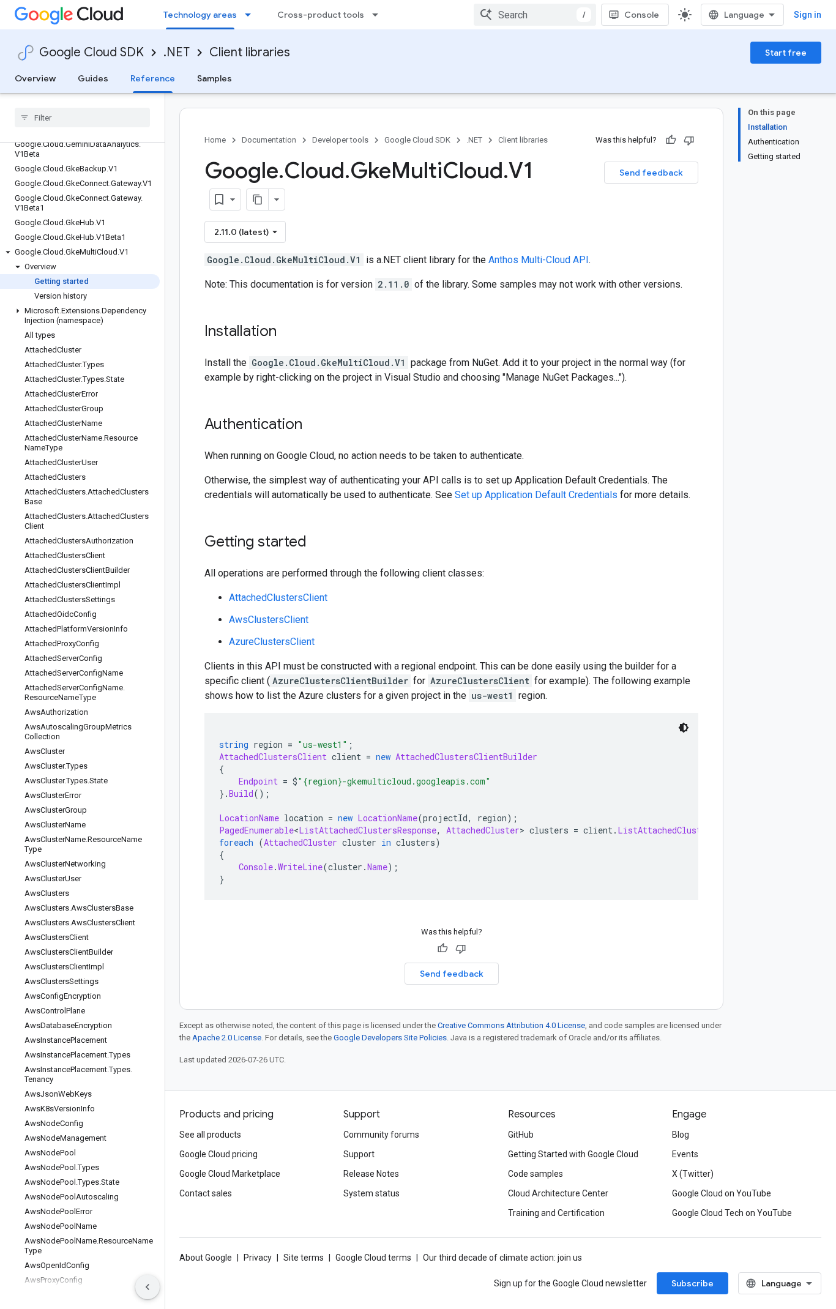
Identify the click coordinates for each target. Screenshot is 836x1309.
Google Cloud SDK (91, 52)
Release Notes (371, 1174)
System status (371, 1193)
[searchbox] (82, 117)
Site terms (303, 1257)
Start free (786, 52)
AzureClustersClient (272, 641)
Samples (214, 78)
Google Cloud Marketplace (229, 1174)
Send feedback (651, 172)
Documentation (269, 139)
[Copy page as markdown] (258, 199)
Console (641, 14)
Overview (35, 78)
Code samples (535, 1174)
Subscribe (692, 1283)
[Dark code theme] (683, 727)
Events (685, 1154)
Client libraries (249, 52)
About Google (205, 1257)
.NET (176, 52)
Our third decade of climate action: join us (502, 1257)
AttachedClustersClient (278, 597)
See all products (210, 1134)
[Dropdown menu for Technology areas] (251, 14)
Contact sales (205, 1193)
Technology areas (200, 14)
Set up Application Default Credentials (536, 495)
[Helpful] (671, 140)
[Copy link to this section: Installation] (289, 332)
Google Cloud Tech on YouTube (732, 1213)
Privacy (258, 1257)
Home (215, 139)
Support (359, 1154)
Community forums (381, 1134)
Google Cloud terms (373, 1257)
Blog (680, 1134)
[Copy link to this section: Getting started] (319, 542)
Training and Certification (556, 1213)
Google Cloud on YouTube (721, 1193)
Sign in (807, 15)
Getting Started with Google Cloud (573, 1154)
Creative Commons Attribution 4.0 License (511, 1025)
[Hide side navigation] (147, 1287)
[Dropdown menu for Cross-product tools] (379, 14)
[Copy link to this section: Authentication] (314, 425)
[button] (80, 252)
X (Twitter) (693, 1174)
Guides (93, 78)
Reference (152, 78)
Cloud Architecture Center (558, 1193)
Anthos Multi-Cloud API (538, 260)
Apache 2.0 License (226, 1037)
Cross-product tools (320, 14)
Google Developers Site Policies (390, 1037)
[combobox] (535, 15)
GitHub (521, 1134)
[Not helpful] (689, 140)
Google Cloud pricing (218, 1154)
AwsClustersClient (268, 619)
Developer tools (340, 139)
